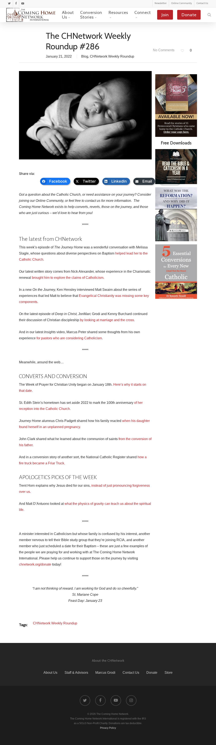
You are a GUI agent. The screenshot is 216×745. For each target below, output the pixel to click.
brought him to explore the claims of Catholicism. (68, 277)
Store (169, 672)
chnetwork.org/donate (35, 564)
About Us (50, 672)
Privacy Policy (108, 727)
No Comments (163, 50)
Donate (151, 672)
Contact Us (131, 672)
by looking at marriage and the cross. (107, 320)
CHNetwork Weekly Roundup (112, 56)
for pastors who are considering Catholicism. (69, 338)
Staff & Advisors (76, 672)
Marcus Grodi (105, 672)
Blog (84, 56)
